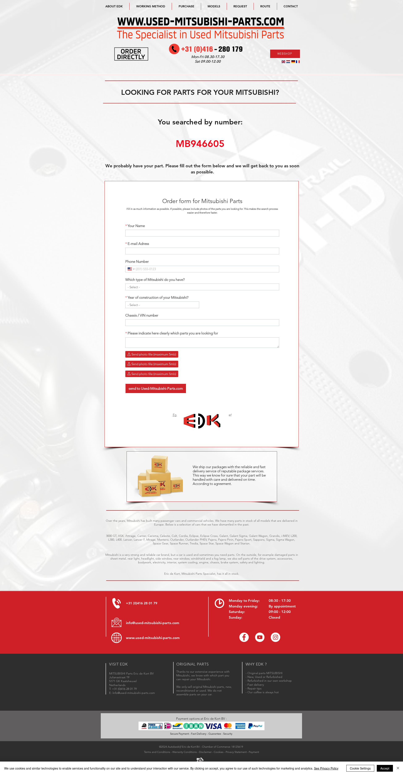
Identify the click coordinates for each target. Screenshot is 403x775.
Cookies (219, 752)
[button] (214, 6)
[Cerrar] (397, 768)
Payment (254, 752)
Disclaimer (205, 752)
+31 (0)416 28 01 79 (141, 603)
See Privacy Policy (326, 768)
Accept (384, 768)
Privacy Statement (236, 752)
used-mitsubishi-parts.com (158, 638)
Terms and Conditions (157, 752)
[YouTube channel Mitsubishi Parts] (259, 637)
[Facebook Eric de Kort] (244, 637)
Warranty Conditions (184, 752)
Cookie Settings (360, 768)
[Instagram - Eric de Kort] (275, 637)
